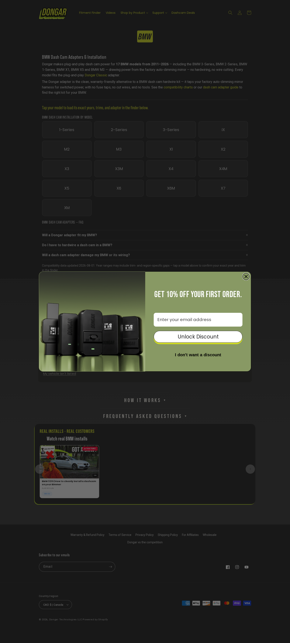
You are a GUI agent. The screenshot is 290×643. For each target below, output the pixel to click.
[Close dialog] (246, 276)
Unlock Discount (198, 336)
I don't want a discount (198, 354)
